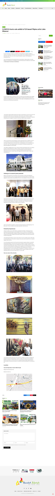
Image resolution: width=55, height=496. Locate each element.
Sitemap (39, 491)
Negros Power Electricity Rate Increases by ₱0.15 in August (28, 425)
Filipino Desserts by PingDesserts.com (43, 103)
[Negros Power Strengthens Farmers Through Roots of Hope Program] (10, 405)
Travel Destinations (28, 8)
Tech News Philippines (41, 104)
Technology (41, 8)
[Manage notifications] (53, 494)
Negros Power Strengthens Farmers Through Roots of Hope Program (9, 411)
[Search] (52, 8)
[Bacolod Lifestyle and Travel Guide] (8, 4)
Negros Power (35, 8)
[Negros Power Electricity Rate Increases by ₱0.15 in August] (28, 418)
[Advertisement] (37, 4)
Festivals (12, 8)
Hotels (22, 8)
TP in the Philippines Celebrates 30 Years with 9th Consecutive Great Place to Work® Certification (10, 425)
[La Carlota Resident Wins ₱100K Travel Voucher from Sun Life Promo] (40, 69)
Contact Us (35, 491)
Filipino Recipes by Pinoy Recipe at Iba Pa (44, 102)
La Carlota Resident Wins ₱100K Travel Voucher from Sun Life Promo (48, 68)
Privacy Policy (20, 491)
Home (6, 8)
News (9, 8)
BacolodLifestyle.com (31, 493)
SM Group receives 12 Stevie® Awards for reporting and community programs (26, 411)
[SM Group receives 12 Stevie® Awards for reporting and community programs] (28, 405)
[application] (45, 94)
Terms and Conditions (27, 491)
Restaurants (18, 8)
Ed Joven (4, 33)
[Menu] (2, 8)
